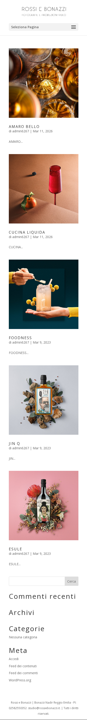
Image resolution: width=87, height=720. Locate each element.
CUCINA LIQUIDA (27, 232)
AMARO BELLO (24, 126)
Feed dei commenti (23, 673)
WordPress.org (20, 680)
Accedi (14, 659)
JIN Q (14, 443)
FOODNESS (20, 337)
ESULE (15, 549)
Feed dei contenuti (23, 666)
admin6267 (20, 131)
